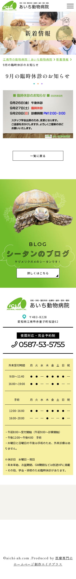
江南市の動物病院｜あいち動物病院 (27, 59)
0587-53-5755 (42, 344)
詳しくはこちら (38, 273)
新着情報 (62, 59)
